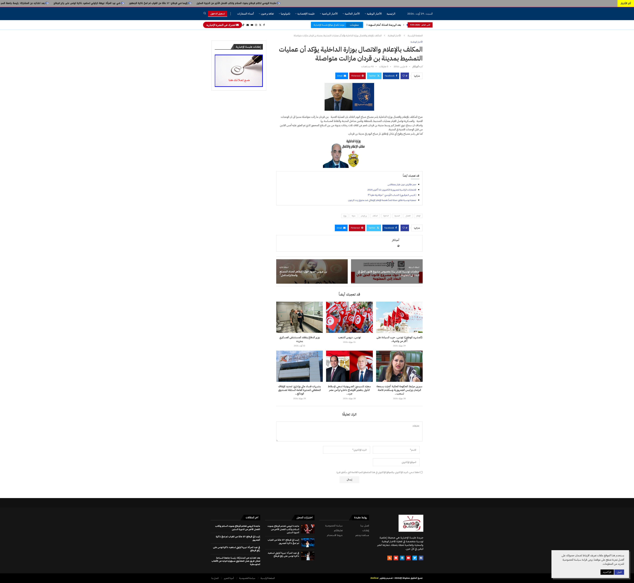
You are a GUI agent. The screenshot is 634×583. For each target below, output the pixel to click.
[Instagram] (256, 25)
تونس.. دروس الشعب (349, 337)
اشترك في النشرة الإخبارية (221, 25)
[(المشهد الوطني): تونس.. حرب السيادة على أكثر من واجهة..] (399, 317)
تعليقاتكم (338, 530)
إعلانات (365, 530)
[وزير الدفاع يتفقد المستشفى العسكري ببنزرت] (299, 317)
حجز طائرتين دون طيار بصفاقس (401, 184)
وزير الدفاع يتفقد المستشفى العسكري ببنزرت (299, 339)
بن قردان (364, 215)
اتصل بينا (364, 525)
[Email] (247, 25)
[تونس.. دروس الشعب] (349, 317)
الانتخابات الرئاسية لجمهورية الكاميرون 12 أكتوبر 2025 (391, 189)
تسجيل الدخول (218, 13)
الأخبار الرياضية (330, 13)
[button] (403, 25)
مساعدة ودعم (362, 535)
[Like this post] (404, 76)
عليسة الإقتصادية (306, 13)
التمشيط (397, 215)
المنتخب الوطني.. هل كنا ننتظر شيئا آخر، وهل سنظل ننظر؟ (369, 25)
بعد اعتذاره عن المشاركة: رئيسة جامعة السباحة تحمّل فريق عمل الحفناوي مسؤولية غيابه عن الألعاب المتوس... (58, 3)
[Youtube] (252, 25)
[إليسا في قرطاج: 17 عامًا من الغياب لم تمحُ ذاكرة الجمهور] (308, 542)
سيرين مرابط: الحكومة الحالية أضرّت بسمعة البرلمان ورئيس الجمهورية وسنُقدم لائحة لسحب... (399, 390)
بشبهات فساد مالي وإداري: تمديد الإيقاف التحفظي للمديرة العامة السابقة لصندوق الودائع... (299, 390)
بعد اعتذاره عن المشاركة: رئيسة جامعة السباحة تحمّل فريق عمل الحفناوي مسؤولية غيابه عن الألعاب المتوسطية (235, 561)
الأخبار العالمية (352, 13)
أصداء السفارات (245, 13)
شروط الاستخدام (335, 535)
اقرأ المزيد (607, 572)
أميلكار (416, 66)
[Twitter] (260, 25)
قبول (619, 572)
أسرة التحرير (229, 578)
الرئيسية (391, 13)
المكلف (375, 215)
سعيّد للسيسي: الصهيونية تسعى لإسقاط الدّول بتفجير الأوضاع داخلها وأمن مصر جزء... (349, 390)
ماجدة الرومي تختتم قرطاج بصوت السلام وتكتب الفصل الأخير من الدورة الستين (305, 3)
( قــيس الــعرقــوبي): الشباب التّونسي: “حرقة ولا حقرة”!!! (392, 195)
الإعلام (418, 215)
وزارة (344, 215)
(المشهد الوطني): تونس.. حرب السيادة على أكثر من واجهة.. (399, 339)
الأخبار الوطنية (374, 13)
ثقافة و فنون (267, 13)
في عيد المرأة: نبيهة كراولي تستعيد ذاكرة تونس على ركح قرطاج (155, 3)
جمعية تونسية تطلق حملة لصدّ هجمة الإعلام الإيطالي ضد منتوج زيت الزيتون (382, 200)
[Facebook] (264, 25)
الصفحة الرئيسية (415, 35)
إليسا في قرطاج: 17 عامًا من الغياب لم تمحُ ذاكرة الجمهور (227, 3)
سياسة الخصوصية (334, 525)
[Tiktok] (243, 25)
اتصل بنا (215, 578)
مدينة (353, 215)
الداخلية (386, 215)
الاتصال (408, 215)
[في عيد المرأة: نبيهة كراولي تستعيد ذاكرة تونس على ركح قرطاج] (308, 555)
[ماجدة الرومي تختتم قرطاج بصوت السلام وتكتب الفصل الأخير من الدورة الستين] (308, 528)
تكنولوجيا (285, 13)
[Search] (204, 14)
